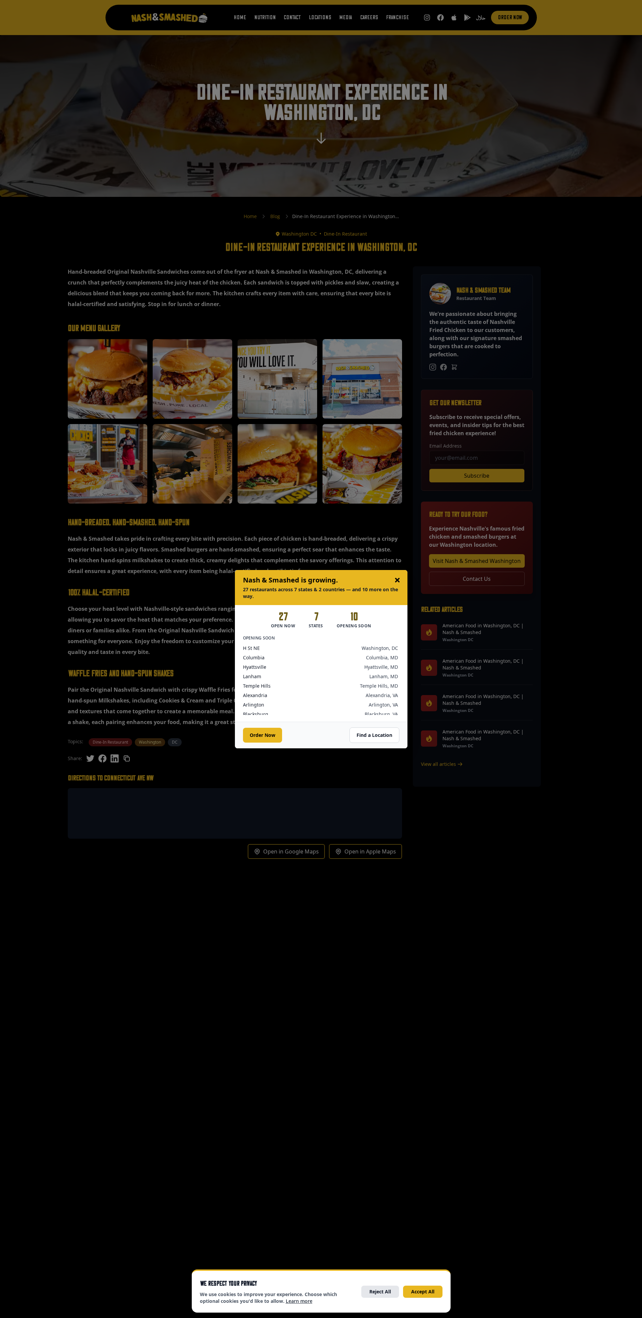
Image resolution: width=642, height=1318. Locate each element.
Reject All (380, 1291)
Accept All (422, 1291)
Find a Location (374, 735)
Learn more (299, 1301)
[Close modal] (397, 580)
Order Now (262, 735)
